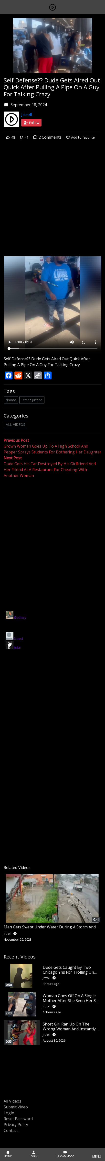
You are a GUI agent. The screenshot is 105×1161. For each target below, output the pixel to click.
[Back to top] (15, 1132)
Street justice (31, 400)
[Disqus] (52, 670)
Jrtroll (26, 114)
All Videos (12, 1101)
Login (9, 1113)
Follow (33, 122)
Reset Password (18, 1118)
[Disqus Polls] (52, 542)
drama (11, 400)
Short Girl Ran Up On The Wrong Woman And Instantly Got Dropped (69, 1028)
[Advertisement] (52, 201)
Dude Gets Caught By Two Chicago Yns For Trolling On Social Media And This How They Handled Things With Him (71, 974)
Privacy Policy (16, 1124)
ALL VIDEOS (15, 424)
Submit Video (16, 1107)
